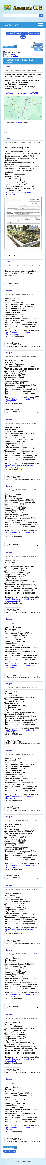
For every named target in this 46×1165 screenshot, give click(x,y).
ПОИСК (25, 33)
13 (36, 889)
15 (36, 1018)
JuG (13, 54)
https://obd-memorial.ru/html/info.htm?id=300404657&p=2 (19, 334)
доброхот (16, 56)
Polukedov (7, 56)
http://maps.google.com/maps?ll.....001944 (21, 93)
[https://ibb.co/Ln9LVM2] (23, 249)
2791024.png (18, 122)
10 (36, 687)
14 (36, 954)
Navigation (10, 24)
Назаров (6, 54)
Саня (8, 67)
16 (36, 1083)
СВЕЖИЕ (18, 33)
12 (36, 820)
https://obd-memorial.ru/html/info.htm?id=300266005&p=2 (19, 600)
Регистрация (34, 33)
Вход (23, 37)
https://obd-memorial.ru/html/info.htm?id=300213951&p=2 (19, 467)
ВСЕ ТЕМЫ (10, 33)
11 (36, 754)
